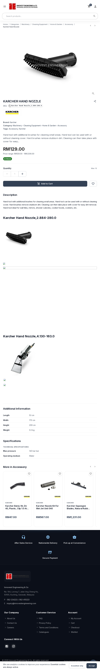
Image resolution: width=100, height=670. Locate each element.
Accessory (69, 24)
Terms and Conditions (48, 627)
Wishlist (74, 632)
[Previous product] (90, 26)
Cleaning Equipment (40, 24)
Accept (92, 666)
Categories (14, 24)
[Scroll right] (95, 467)
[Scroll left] (90, 467)
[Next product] (95, 26)
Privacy (89, 661)
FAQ (40, 618)
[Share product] (95, 101)
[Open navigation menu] (4, 6)
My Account (76, 618)
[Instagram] (13, 646)
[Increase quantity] (22, 174)
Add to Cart (47, 183)
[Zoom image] (93, 93)
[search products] (94, 16)
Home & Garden (56, 24)
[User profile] (95, 6)
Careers (10, 627)
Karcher (13, 122)
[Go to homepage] (23, 6)
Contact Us (12, 623)
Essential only (77, 666)
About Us (11, 618)
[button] (25, 105)
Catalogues (44, 632)
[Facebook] (6, 646)
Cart (73, 623)
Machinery (26, 24)
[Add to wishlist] (93, 184)
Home (5, 24)
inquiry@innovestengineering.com (21, 603)
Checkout (75, 627)
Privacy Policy (45, 623)
